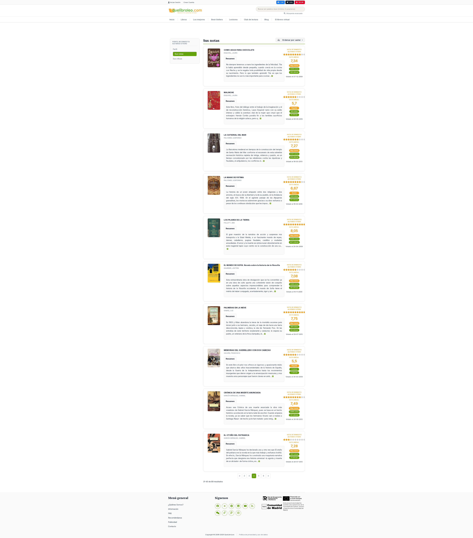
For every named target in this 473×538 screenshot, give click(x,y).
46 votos (294, 111)
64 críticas (294, 200)
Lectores (233, 19)
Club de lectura (251, 19)
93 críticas (294, 330)
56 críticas (294, 288)
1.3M (281, 2)
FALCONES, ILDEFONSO (233, 138)
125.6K (301, 2)
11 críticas (294, 457)
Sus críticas (177, 59)
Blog (266, 19)
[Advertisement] (236, 30)
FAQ (170, 513)
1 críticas (294, 372)
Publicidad (172, 522)
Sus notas (179, 54)
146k (291, 2)
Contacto (172, 526)
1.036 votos (294, 284)
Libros (184, 19)
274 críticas (294, 157)
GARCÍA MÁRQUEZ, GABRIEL (234, 396)
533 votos (294, 196)
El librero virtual (282, 19)
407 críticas (294, 242)
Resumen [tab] (230, 58)
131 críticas (294, 415)
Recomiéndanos (175, 518)
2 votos (294, 369)
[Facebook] (217, 506)
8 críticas (294, 115)
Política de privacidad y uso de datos (253, 535)
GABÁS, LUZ (228, 311)
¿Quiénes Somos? (175, 505)
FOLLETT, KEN (229, 223)
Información (173, 509)
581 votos (294, 327)
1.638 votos (294, 69)
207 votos (294, 454)
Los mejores (199, 19)
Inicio (171, 19)
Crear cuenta (189, 2)
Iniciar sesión (175, 2)
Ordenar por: (291, 40)
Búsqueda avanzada (294, 13)
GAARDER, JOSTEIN (231, 268)
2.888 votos (294, 412)
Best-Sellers (217, 19)
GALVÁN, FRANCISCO (232, 353)
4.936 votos (294, 239)
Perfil (175, 49)
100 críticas (294, 72)
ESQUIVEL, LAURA (230, 53)
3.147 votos (294, 154)
